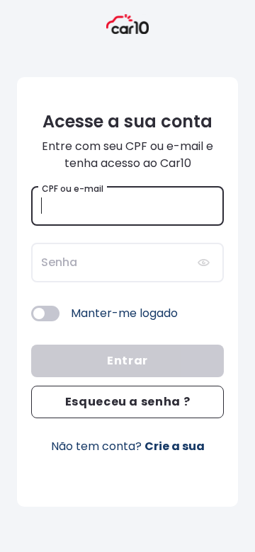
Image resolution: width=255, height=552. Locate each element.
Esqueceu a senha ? (128, 401)
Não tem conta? (128, 446)
